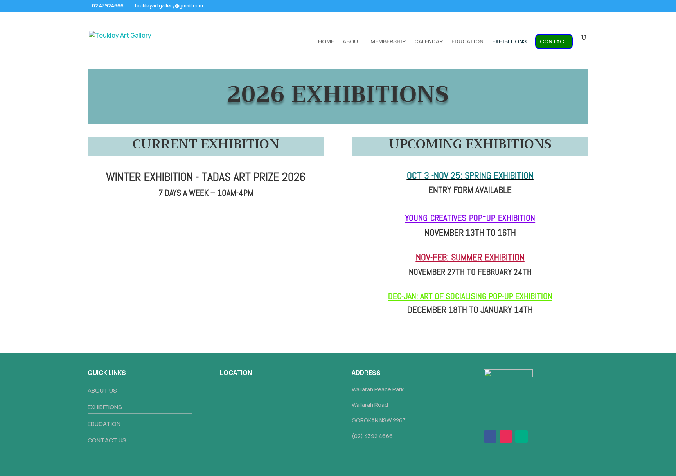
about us (102, 390)
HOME (326, 42)
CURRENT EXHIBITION (206, 144)
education (104, 424)
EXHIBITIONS (509, 42)
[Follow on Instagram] (506, 436)
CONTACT (554, 41)
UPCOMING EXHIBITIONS (470, 144)
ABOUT (352, 42)
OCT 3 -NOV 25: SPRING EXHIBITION (470, 175)
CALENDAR (428, 42)
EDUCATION (467, 42)
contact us (107, 440)
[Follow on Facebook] (490, 436)
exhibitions (105, 407)
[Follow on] (537, 436)
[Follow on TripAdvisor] (521, 436)
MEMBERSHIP (388, 42)
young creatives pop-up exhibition (470, 216)
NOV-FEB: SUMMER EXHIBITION (470, 257)
